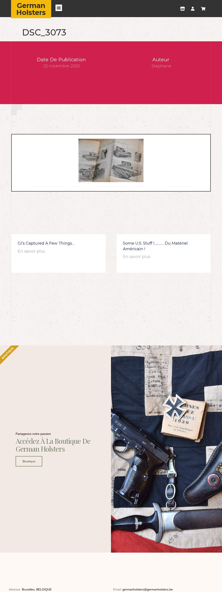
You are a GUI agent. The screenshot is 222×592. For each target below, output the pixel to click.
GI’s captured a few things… (46, 243)
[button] (59, 8)
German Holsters (31, 9)
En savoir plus (31, 251)
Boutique (29, 461)
